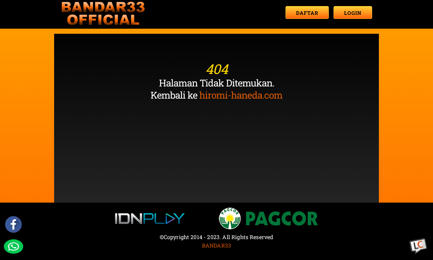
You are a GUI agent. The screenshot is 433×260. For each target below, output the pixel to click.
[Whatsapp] (13, 246)
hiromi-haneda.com (240, 95)
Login (353, 12)
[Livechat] (418, 246)
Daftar (307, 12)
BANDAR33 (216, 245)
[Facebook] (14, 224)
